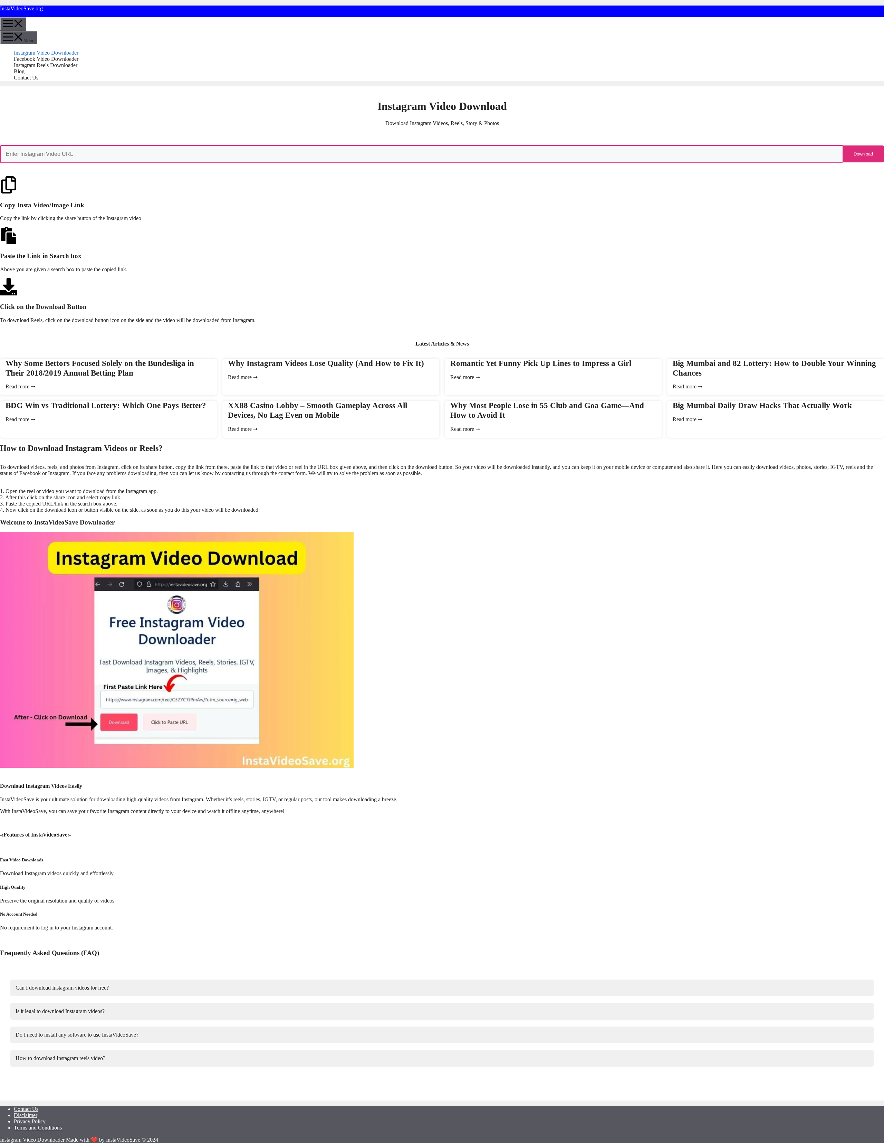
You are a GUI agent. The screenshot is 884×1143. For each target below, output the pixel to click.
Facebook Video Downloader (46, 59)
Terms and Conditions (38, 1128)
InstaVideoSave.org (21, 8)
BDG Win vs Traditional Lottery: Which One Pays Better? (106, 405)
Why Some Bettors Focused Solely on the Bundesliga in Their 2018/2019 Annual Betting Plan (100, 368)
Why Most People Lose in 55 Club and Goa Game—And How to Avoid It (547, 410)
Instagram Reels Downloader (45, 65)
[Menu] (13, 24)
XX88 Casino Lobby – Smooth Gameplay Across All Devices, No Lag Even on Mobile (317, 410)
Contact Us (26, 78)
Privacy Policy (30, 1121)
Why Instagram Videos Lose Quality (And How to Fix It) (326, 363)
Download (863, 154)
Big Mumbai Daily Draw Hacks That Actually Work (762, 405)
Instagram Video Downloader (46, 53)
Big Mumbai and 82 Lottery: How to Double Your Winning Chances (774, 368)
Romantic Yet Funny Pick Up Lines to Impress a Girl (540, 363)
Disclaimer (25, 1115)
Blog (19, 71)
